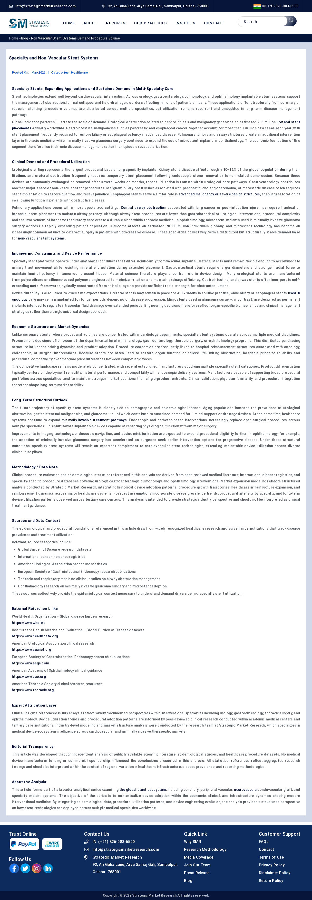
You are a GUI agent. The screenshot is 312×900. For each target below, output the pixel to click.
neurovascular (246, 790)
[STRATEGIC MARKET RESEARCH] (29, 23)
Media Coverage (199, 857)
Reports (116, 23)
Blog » (26, 38)
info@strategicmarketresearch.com (126, 849)
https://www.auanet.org (31, 649)
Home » (14, 38)
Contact (214, 23)
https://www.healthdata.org (35, 636)
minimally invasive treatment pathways (94, 420)
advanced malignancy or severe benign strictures (219, 194)
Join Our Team (197, 865)
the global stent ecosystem (142, 790)
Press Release (197, 873)
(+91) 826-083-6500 (116, 841)
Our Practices (150, 23)
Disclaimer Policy (274, 873)
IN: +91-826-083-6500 (279, 6)
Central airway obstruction (143, 208)
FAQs (264, 841)
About (91, 23)
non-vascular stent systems (41, 238)
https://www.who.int (28, 623)
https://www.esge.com (30, 663)
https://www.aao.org (29, 677)
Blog (188, 880)
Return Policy (271, 880)
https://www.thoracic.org (33, 690)
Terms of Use (271, 857)
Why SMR (192, 841)
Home (69, 23)
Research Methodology (205, 849)
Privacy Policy (272, 865)
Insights (185, 23)
